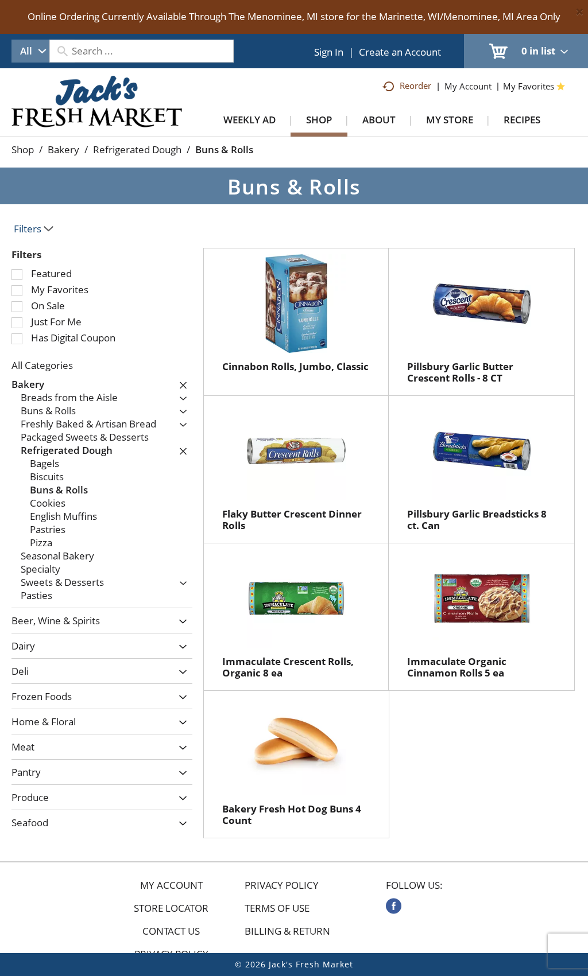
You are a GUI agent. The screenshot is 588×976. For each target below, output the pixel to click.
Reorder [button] (415, 85)
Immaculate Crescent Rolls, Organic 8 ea (288, 667)
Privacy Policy (282, 885)
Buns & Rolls (224, 149)
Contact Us (171, 931)
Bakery (63, 149)
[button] (180, 385)
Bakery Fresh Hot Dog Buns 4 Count (291, 814)
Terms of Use (277, 908)
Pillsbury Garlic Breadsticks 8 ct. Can (477, 519)
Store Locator (171, 908)
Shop (22, 149)
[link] (393, 906)
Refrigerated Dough (137, 149)
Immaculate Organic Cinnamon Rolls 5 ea (456, 667)
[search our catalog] (62, 51)
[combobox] (30, 51)
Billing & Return (287, 931)
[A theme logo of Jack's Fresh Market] (96, 113)
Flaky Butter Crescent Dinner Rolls (292, 519)
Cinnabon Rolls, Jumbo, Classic (295, 366)
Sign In (328, 52)
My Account (171, 885)
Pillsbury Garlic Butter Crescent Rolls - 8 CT (460, 372)
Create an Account (400, 52)
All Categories (42, 365)
